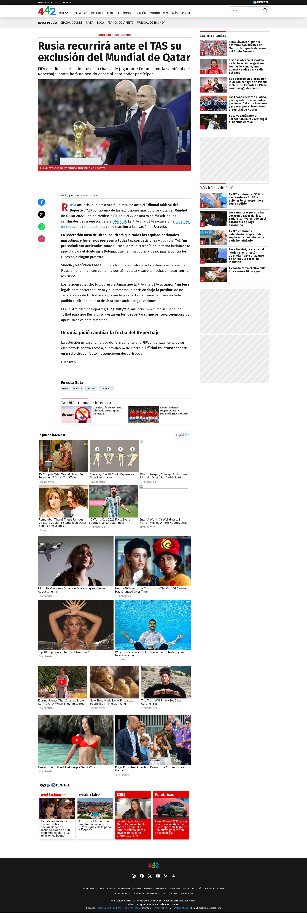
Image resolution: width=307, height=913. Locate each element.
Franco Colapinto (120, 22)
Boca (100, 22)
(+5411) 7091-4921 (160, 908)
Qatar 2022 (107, 388)
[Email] (41, 238)
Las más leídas (213, 35)
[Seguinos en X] (150, 876)
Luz (194, 889)
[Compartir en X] (41, 214)
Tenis (110, 13)
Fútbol (64, 13)
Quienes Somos (121, 894)
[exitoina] (57, 795)
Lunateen (209, 889)
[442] (153, 865)
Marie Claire (124, 889)
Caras (101, 889)
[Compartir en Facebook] (41, 202)
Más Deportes (182, 13)
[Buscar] (265, 10)
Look (186, 889)
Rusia (73, 205)
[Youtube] (158, 876)
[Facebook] (142, 876)
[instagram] (134, 876)
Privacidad (152, 894)
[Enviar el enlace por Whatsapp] (41, 226)
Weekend (148, 889)
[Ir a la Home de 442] (47, 14)
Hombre (137, 889)
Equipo (164, 894)
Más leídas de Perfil (217, 187)
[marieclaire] (95, 795)
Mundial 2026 (159, 13)
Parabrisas (161, 889)
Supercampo (175, 889)
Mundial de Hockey (151, 22)
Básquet (97, 13)
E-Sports (124, 13)
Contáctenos (138, 894)
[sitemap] (173, 876)
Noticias (111, 889)
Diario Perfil (89, 889)
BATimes (220, 889)
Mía (200, 889)
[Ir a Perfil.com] (261, 3)
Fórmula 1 (80, 13)
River (89, 22)
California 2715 (104, 908)
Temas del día (47, 22)
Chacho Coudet (71, 22)
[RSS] (165, 876)
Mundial (119, 221)
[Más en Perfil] (60, 785)
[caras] (133, 795)
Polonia (91, 388)
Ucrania (77, 388)
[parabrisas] (171, 795)
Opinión (140, 13)
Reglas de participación (182, 894)
